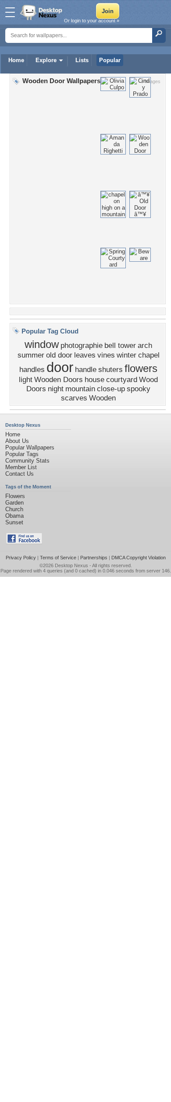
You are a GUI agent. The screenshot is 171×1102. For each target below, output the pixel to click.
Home (16, 60)
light (25, 379)
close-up (111, 388)
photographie (82, 345)
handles (32, 369)
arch (145, 345)
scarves (74, 397)
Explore (46, 60)
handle (85, 369)
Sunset (14, 522)
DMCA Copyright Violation (138, 557)
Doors (36, 388)
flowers (141, 368)
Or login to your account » (91, 20)
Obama (14, 515)
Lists (82, 60)
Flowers (15, 496)
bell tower (120, 345)
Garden (14, 502)
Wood (148, 379)
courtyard (121, 379)
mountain (80, 388)
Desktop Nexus (71, 565)
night (56, 388)
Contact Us (19, 473)
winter (126, 355)
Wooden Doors (58, 379)
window (42, 344)
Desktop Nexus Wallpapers (42, 12)
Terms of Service (58, 557)
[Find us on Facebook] (24, 542)
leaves (85, 355)
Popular (110, 60)
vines (106, 355)
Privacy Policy (21, 557)
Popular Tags (22, 454)
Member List (21, 467)
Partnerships (93, 557)
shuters (110, 369)
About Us (17, 441)
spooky (138, 388)
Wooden (102, 397)
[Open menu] (10, 12)
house (94, 379)
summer (31, 355)
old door (59, 355)
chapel (149, 355)
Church (14, 509)
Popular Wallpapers (29, 447)
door (59, 367)
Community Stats (27, 460)
